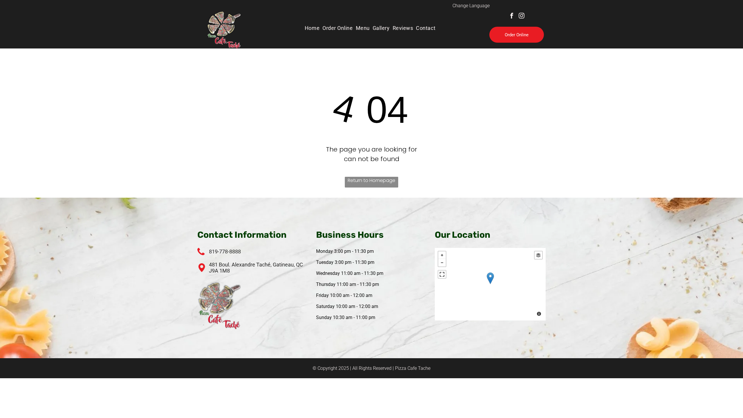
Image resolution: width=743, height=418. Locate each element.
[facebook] (511, 16)
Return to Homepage (371, 180)
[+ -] (490, 284)
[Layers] (538, 255)
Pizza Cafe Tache (412, 368)
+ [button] (442, 255)
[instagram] (521, 16)
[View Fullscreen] (442, 274)
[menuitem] (313, 28)
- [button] (442, 262)
